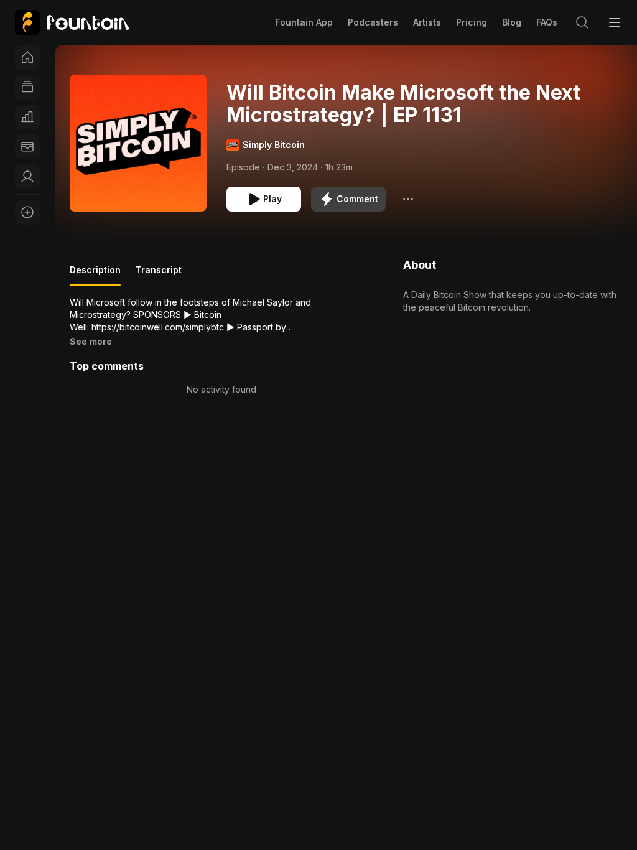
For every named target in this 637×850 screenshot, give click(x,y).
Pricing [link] (471, 22)
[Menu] (614, 22)
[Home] (27, 57)
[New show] (27, 212)
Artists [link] (427, 22)
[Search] (582, 22)
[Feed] (27, 87)
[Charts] (27, 117)
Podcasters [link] (373, 22)
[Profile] (27, 176)
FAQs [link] (546, 22)
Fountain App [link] (304, 22)
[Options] (408, 199)
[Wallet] (27, 146)
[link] (72, 22)
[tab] (95, 275)
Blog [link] (511, 22)
